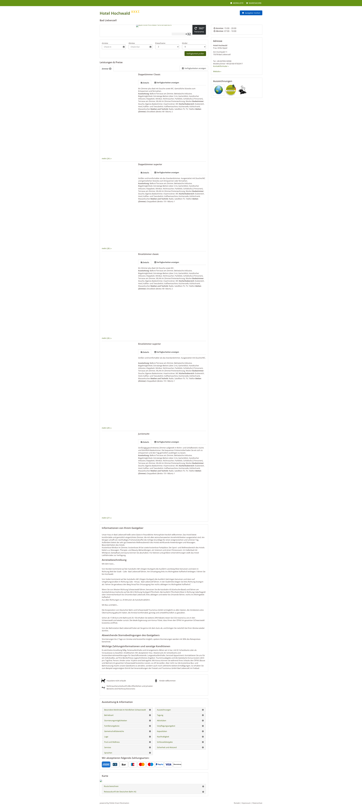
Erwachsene (160, 43)
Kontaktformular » (221, 66)
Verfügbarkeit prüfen (195, 53)
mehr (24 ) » (107, 158)
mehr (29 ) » (107, 428)
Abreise (132, 43)
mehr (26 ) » (107, 338)
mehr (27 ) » (107, 518)
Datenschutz (257, 803)
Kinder (185, 43)
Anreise (105, 43)
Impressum (246, 803)
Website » (217, 71)
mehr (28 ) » (107, 248)
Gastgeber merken (252, 13)
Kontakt (237, 803)
